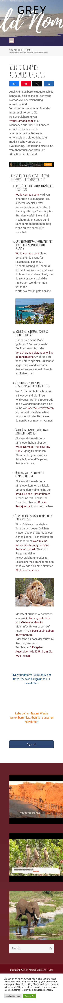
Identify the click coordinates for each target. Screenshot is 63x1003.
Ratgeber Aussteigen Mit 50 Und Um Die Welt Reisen (33, 651)
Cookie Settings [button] (13, 996)
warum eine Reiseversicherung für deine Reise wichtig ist (32, 545)
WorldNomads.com (21, 120)
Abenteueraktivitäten (40, 408)
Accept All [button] (29, 996)
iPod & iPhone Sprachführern (32, 493)
